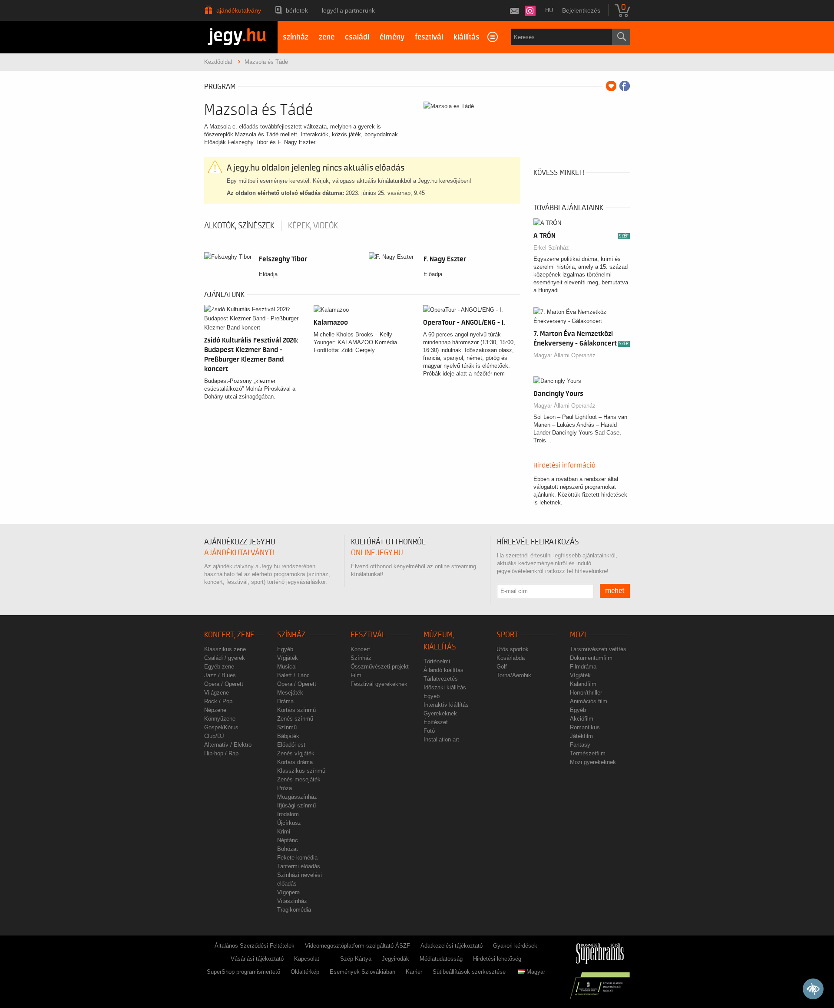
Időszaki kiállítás (445, 687)
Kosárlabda (510, 658)
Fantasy (580, 744)
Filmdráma (583, 666)
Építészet (436, 722)
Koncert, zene (229, 634)
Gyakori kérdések (515, 945)
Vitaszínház (292, 901)
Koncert (360, 649)
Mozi (578, 634)
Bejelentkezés (581, 10)
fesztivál (429, 37)
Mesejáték (290, 692)
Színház (291, 634)
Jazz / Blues (220, 675)
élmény (392, 37)
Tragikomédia (294, 909)
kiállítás (466, 37)
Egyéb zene (219, 666)
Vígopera (288, 892)
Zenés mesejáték (299, 779)
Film (356, 675)
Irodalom (288, 814)
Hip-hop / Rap (221, 753)
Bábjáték (288, 736)
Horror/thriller (586, 692)
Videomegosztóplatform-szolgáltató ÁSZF (357, 945)
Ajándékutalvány (238, 10)
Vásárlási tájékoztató (257, 958)
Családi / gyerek (224, 658)
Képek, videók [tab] (313, 226)
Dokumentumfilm (591, 658)
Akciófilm (581, 718)
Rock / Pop (218, 701)
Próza (284, 788)
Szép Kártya (355, 958)
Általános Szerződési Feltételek (255, 945)
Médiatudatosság (441, 958)
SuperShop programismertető (243, 971)
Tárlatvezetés (441, 678)
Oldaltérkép (305, 971)
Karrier (414, 971)
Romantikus (585, 727)
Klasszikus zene (225, 649)
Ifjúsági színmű (296, 805)
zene (326, 37)
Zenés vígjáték (295, 753)
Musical (287, 666)
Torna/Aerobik (513, 675)
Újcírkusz (289, 823)
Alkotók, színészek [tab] (239, 226)
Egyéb (285, 649)
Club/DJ (214, 736)
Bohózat (287, 849)
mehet (615, 591)
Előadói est (291, 744)
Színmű (287, 727)
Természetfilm (588, 753)
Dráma (285, 701)
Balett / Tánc (293, 675)
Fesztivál (368, 634)
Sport (507, 634)
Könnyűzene (219, 718)
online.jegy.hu (377, 552)
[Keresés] (621, 37)
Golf (501, 666)
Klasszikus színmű (301, 771)
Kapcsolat (306, 958)
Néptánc (287, 840)
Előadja (268, 274)
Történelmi (437, 661)
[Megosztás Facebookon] (624, 86)
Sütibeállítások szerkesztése (469, 971)
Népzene (215, 710)
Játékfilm (581, 736)
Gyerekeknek (440, 713)
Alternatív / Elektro (228, 744)
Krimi (283, 831)
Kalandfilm (583, 684)
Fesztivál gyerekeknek (379, 684)
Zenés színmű (295, 718)
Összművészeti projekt (380, 666)
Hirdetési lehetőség (497, 958)
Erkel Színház (551, 247)
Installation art (441, 739)
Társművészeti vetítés (598, 649)
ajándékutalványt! (239, 552)
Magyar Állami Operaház (564, 355)
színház (295, 37)
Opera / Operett (223, 684)
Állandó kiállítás (443, 670)
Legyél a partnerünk (348, 10)
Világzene (216, 692)
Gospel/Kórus (221, 727)
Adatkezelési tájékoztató (451, 945)
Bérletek (297, 10)
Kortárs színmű (296, 710)
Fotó (429, 731)
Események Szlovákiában (362, 971)
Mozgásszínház (297, 797)
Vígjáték (287, 658)
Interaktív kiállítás (446, 705)
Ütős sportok (512, 649)
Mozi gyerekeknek (593, 762)
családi (357, 37)
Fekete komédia (297, 857)
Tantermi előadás (298, 866)
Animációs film (588, 701)
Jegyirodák (395, 958)
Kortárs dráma (295, 762)
